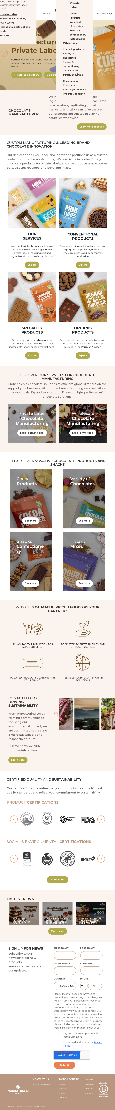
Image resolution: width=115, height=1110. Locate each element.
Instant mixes (77, 39)
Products (45, 13)
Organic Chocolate (74, 93)
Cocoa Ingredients (74, 49)
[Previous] (56, 714)
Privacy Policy (89, 1084)
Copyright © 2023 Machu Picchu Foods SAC (20, 1106)
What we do (62, 1088)
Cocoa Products (75, 15)
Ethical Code (89, 1088)
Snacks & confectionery (78, 32)
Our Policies (89, 1093)
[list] (57, 819)
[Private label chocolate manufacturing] (32, 423)
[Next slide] (110, 54)
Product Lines (73, 74)
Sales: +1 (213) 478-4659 (43, 1084)
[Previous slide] (5, 54)
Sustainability (63, 1097)
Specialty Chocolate (74, 89)
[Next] (110, 714)
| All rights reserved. (40, 1106)
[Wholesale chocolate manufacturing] (83, 423)
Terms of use (89, 1079)
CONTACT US (41, 1079)
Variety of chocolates (76, 24)
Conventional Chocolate (70, 83)
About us (62, 1084)
